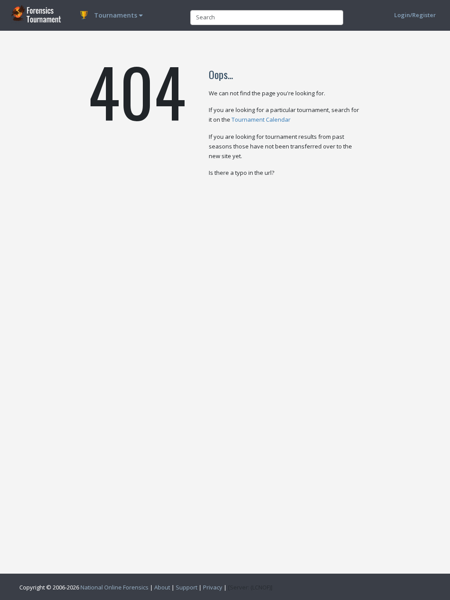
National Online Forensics (114, 587)
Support (186, 587)
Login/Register (415, 15)
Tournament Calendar (261, 119)
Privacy (212, 587)
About (162, 587)
